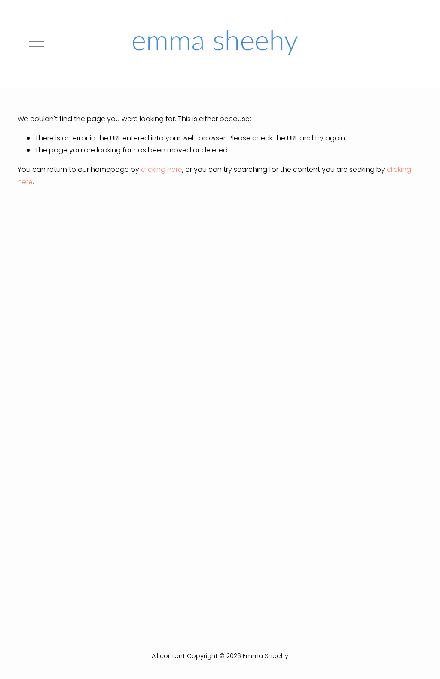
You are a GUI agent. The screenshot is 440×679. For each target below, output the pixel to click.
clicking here (161, 169)
